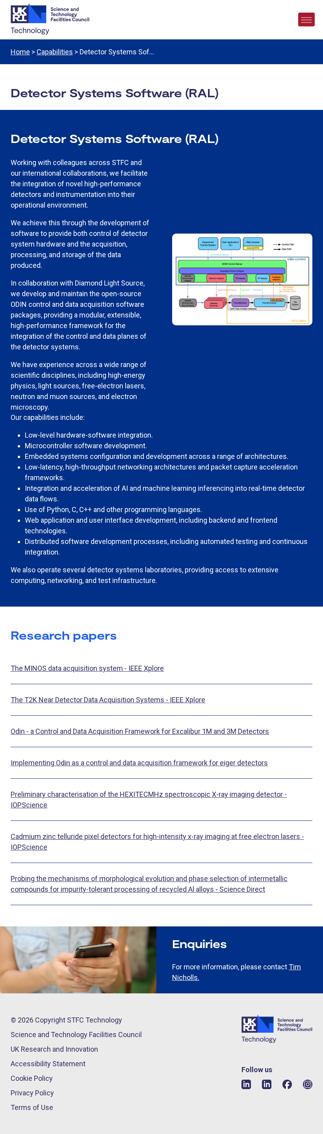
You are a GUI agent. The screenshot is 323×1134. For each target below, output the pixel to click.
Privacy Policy (32, 1093)
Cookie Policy (32, 1078)
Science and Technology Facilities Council (76, 1034)
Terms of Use (32, 1107)
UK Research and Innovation (54, 1049)
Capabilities (55, 52)
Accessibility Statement (48, 1064)
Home (20, 52)
